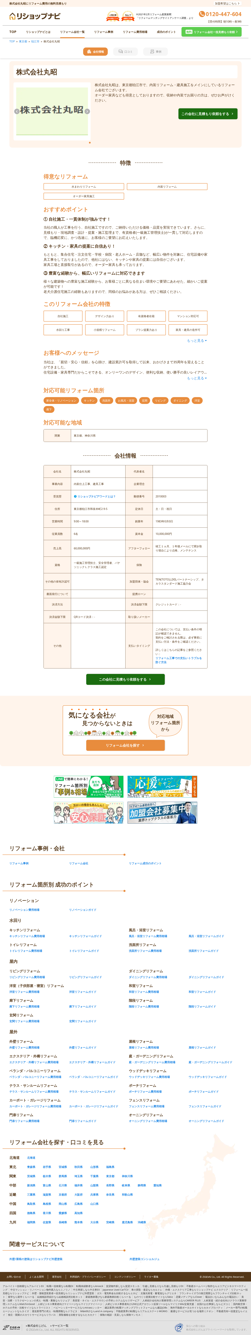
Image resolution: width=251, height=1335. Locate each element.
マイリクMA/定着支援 (149, 1304)
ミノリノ (40, 1289)
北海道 (31, 1158)
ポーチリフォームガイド (204, 1091)
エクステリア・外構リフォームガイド (92, 1062)
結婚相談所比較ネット (60, 1296)
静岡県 (142, 1185)
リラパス (32, 1314)
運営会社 (57, 1276)
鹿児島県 (127, 1222)
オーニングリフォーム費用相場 (148, 1121)
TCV (115, 1289)
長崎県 (63, 1222)
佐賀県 (47, 1222)
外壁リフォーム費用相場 (24, 1047)
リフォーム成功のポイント (145, 863)
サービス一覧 (60, 1325)
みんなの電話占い (222, 1296)
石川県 (63, 1185)
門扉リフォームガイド (82, 1121)
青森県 (31, 1167)
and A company (96, 1311)
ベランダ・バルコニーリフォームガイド (93, 1077)
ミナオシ (191, 1311)
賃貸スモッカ (123, 1286)
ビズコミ (213, 1304)
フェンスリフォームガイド (205, 1106)
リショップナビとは (38, 32)
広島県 (78, 1204)
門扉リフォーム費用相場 (24, 1121)
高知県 (78, 1213)
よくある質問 (36, 1276)
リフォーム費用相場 (135, 32)
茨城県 (31, 1176)
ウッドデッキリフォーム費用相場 (149, 1077)
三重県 (31, 1194)
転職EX (60, 1286)
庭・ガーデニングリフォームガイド (210, 1062)
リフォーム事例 (103, 32)
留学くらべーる (21, 1296)
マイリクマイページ (70, 1304)
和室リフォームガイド (202, 992)
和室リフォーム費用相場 (144, 992)
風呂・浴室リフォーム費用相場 (148, 936)
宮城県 (63, 1167)
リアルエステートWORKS (142, 1311)
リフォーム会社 (78, 863)
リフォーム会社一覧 (72, 32)
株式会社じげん (37, 1325)
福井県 (78, 1185)
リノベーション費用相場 (24, 910)
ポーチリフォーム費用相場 (145, 1091)
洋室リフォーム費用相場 (24, 992)
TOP (12, 31)
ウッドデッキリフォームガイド (208, 1077)
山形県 (94, 1167)
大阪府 (78, 1194)
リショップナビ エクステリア (196, 1289)
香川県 (47, 1213)
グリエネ (158, 1293)
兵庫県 (94, 1194)
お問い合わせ (14, 1276)
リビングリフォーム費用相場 (27, 977)
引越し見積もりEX (162, 1286)
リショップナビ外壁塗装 (63, 1293)
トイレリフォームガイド (84, 951)
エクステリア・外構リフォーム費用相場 (34, 1062)
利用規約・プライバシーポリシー (88, 1276)
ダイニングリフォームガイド (206, 977)
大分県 (94, 1222)
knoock (89, 1286)
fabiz (153, 1296)
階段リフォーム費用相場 (144, 1006)
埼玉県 (78, 1176)
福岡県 (31, 1222)
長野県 (110, 1185)
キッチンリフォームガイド (85, 936)
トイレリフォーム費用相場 (25, 951)
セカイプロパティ (196, 1307)
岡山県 (63, 1204)
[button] (212, 32)
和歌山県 (127, 1194)
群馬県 (63, 1176)
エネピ (117, 1293)
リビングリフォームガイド (85, 977)
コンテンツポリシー (125, 1276)
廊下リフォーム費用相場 (24, 1006)
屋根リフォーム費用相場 (144, 1047)
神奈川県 (127, 1176)
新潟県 (31, 1185)
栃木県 (47, 1176)
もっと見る (195, 340)
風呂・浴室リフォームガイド (206, 936)
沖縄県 (142, 1222)
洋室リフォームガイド (82, 992)
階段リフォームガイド (202, 1006)
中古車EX (86, 1289)
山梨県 (94, 1185)
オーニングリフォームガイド (206, 1121)
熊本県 (78, 1222)
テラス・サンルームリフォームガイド (92, 1091)
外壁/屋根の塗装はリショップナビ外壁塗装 (35, 1259)
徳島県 (31, 1213)
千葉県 (94, 1176)
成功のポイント (166, 32)
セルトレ (146, 1289)
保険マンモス (120, 1314)
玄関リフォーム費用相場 (24, 1021)
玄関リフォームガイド (82, 1021)
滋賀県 (47, 1194)
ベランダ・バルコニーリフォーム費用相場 (35, 1077)
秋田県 (78, 1167)
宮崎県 (110, 1222)
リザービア (106, 1300)
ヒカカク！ (78, 1314)
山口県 (94, 1204)
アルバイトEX (23, 1286)
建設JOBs (136, 1307)
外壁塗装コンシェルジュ (145, 1259)
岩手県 (47, 1167)
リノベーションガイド (82, 910)
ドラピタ (54, 1311)
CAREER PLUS (171, 1300)
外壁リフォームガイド (82, 1047)
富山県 (47, 1185)
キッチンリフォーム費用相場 (27, 936)
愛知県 (158, 1185)
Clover (189, 1296)
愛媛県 (63, 1213)
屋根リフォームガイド (202, 1047)
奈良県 (110, 1194)
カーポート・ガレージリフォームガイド (93, 1106)
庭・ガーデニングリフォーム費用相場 (152, 1062)
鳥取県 (31, 1204)
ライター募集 (151, 1276)
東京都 (23, 41)
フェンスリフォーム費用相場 (146, 1106)
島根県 (47, 1204)
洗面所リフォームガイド (204, 951)
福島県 (110, 1167)
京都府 (63, 1194)
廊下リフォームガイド (82, 1006)
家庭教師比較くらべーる (108, 1296)
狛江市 (35, 41)
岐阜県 (126, 1185)
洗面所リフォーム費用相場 (145, 951)
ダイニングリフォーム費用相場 (148, 977)
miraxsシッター (77, 1307)
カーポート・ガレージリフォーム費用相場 (35, 1106)
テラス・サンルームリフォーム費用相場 (34, 1091)
